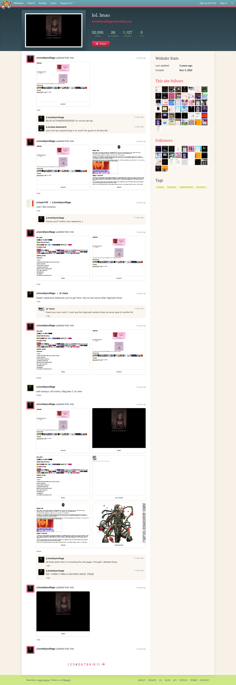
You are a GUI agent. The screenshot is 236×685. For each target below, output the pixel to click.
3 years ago (141, 57)
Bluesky (67, 679)
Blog (167, 680)
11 (98, 664)
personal (171, 187)
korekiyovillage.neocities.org (112, 21)
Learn (53, 3)
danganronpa (186, 187)
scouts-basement (57, 126)
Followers (163, 141)
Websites (19, 3)
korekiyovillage (46, 57)
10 (93, 664)
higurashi (201, 187)
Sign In (223, 3)
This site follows (169, 81)
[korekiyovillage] (30, 59)
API (175, 680)
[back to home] (6, 4)
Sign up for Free (208, 3)
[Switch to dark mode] (232, 3)
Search (31, 3)
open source (43, 679)
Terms (193, 680)
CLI (160, 680)
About (141, 680)
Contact (205, 680)
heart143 (43, 202)
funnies (160, 187)
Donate (152, 680)
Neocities (30, 679)
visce (65, 293)
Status (183, 680)
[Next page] (103, 664)
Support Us (66, 3)
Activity (43, 3)
